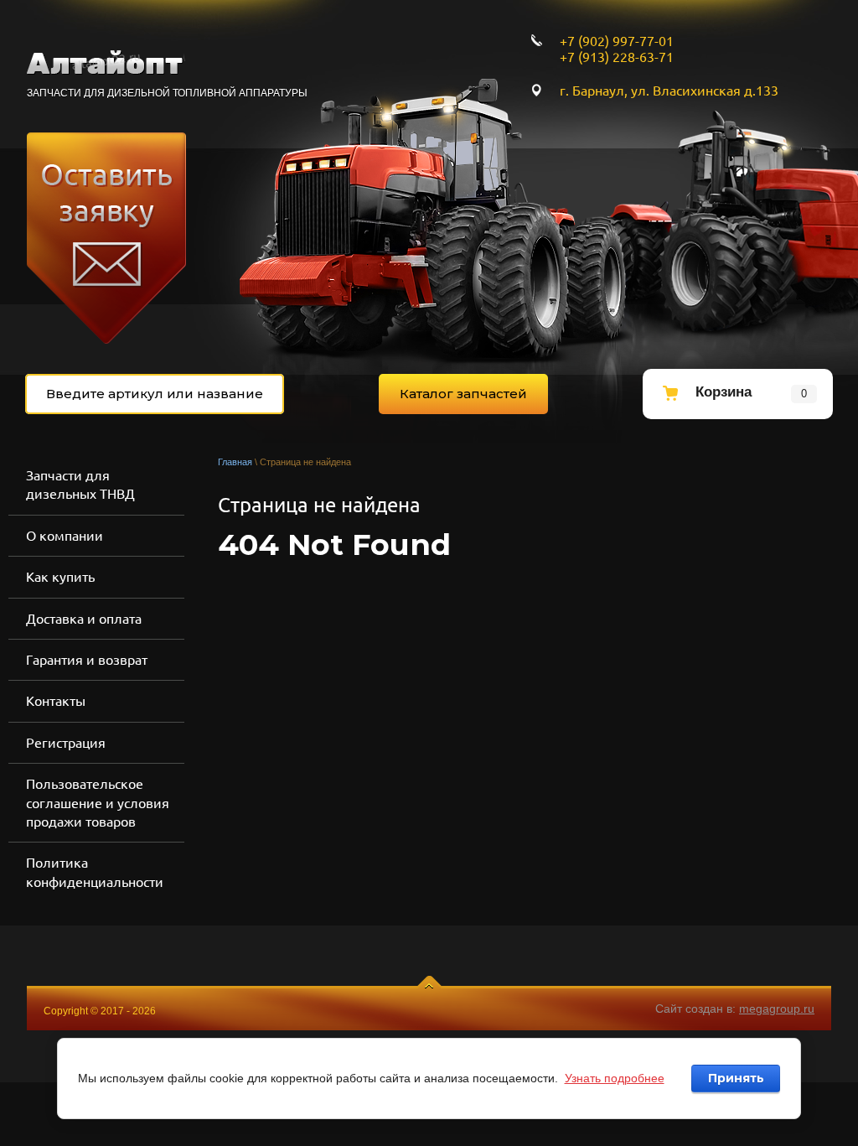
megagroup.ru (776, 1008)
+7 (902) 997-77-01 (617, 41)
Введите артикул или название (154, 394)
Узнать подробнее (614, 1078)
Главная (235, 462)
